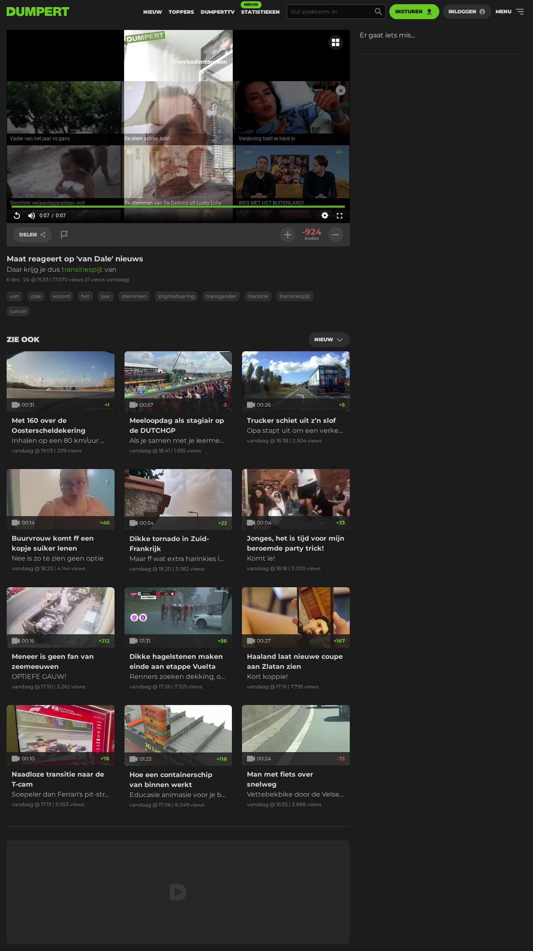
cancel (18, 311)
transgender (221, 296)
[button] (64, 62)
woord (61, 296)
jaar (105, 296)
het (85, 296)
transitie (258, 296)
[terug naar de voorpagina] (38, 11)
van (14, 296)
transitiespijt (83, 269)
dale (36, 296)
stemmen (134, 296)
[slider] (178, 206)
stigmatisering (176, 296)
